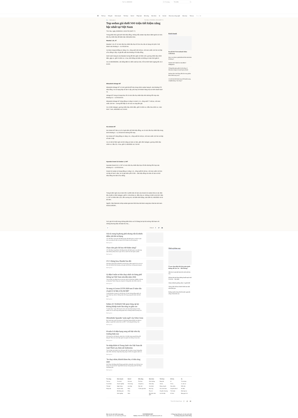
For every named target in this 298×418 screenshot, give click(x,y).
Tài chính (119, 381)
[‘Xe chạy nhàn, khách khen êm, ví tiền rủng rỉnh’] (154, 363)
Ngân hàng (119, 386)
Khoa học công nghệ (174, 15)
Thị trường (183, 381)
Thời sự (103, 15)
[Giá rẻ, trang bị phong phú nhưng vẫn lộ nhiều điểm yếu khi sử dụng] (154, 238)
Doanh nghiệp (120, 383)
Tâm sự (192, 15)
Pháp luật (139, 15)
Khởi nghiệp (120, 393)
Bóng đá (162, 381)
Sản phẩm (172, 386)
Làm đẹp (130, 386)
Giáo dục (184, 15)
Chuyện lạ (140, 383)
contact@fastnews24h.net (155, 415)
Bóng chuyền (163, 386)
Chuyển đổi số (173, 388)
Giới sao (130, 381)
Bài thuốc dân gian (152, 394)
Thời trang (130, 383)
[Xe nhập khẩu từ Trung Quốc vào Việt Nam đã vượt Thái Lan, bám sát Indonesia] (154, 349)
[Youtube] (190, 401)
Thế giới (110, 15)
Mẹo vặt (140, 386)
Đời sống (146, 15)
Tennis (161, 383)
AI (170, 381)
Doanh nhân (120, 388)
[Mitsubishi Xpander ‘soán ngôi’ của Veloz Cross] (154, 322)
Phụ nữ (151, 391)
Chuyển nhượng (164, 391)
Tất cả (197, 15)
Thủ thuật (172, 391)
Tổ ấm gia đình (142, 388)
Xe (159, 15)
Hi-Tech (172, 393)
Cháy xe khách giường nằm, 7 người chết (179, 283)
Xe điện (183, 388)
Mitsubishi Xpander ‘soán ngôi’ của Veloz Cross (124, 318)
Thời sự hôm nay (174, 248)
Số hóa (172, 379)
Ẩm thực (140, 381)
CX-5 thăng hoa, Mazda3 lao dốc (118, 261)
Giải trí (132, 15)
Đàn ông (151, 388)
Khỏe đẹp (151, 383)
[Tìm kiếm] (190, 2)
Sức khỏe (153, 15)
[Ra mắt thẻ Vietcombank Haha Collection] (180, 43)
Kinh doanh (118, 15)
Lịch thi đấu (162, 393)
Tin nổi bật (108, 383)
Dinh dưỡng (152, 381)
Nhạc (129, 388)
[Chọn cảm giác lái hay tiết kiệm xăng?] (154, 251)
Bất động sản (120, 391)
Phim (129, 391)
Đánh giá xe (112, 20)
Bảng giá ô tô (184, 393)
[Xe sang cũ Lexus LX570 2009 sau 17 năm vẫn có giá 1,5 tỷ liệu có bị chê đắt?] (154, 292)
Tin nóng (167, 2)
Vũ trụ (171, 383)
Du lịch (164, 15)
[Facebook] (184, 401)
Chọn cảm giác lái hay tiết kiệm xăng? (121, 248)
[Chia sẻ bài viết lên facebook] (155, 228)
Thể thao (125, 15)
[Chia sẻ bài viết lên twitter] (159, 228)
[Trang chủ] (98, 16)
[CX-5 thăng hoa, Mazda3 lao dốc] (154, 265)
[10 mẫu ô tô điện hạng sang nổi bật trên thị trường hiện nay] (154, 335)
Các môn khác (163, 388)
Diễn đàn (183, 386)
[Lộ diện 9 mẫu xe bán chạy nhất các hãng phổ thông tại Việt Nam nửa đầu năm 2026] (154, 278)
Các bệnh (151, 386)
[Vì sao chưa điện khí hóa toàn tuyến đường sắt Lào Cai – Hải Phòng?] (180, 258)
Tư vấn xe (183, 383)
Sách (129, 393)
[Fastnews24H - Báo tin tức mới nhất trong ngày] (113, 7)
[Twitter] (187, 401)
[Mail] (162, 228)
